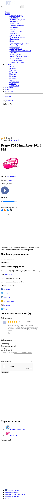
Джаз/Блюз (13, 33)
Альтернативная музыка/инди (20, 51)
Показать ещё (6, 440)
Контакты (8, 498)
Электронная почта (8, 346)
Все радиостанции (12, 492)
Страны (8, 64)
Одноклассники (9, 301)
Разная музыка (15, 47)
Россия (11, 66)
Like (41, 206)
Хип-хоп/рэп (14, 39)
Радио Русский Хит (17, 429)
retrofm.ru (8, 274)
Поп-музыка (14, 21)
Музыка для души (16, 31)
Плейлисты (9, 88)
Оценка (3, 348)
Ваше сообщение (7, 361)
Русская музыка (15, 35)
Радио (7, 12)
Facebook (6, 289)
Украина (12, 70)
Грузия (11, 80)
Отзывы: (15, 140)
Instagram (6, 305)
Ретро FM (13, 435)
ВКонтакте (7, 297)
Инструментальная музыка (19, 56)
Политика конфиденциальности (17, 494)
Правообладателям (12, 496)
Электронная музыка (17, 20)
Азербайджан (14, 86)
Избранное (9, 91)
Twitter (5, 293)
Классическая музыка (17, 37)
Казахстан (13, 72)
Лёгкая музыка (15, 23)
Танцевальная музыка (17, 25)
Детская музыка (15, 58)
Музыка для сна (15, 54)
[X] (11, 210)
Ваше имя (4, 344)
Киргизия (12, 76)
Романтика (13, 53)
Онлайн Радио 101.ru (17, 45)
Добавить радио (13, 490)
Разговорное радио (16, 16)
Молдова (12, 74)
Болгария (12, 84)
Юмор (12, 41)
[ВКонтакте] (2, 210)
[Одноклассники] (5, 210)
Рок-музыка (14, 18)
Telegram (6, 309)
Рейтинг (8, 89)
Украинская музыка (17, 62)
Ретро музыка (14, 27)
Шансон (12, 29)
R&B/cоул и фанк (16, 60)
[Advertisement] (22, 122)
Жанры (7, 14)
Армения (12, 78)
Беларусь (12, 68)
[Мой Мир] (8, 210)
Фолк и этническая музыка (19, 43)
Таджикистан (14, 82)
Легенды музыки (16, 49)
